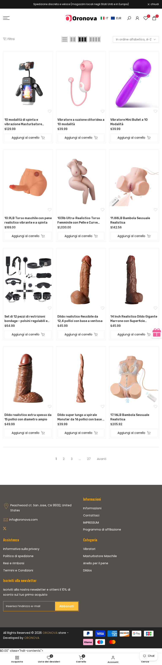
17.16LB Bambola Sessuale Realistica (129, 417)
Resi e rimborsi (13, 563)
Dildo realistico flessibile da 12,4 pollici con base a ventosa (80, 319)
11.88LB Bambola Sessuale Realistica (130, 220)
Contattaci (91, 515)
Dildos (87, 570)
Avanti (101, 459)
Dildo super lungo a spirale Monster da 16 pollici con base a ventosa (80, 417)
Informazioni (92, 508)
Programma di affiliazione (102, 529)
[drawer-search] (129, 18)
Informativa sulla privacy (21, 549)
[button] (111, 18)
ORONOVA (50, 633)
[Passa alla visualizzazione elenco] (65, 39)
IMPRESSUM (91, 522)
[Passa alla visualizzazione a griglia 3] (82, 39)
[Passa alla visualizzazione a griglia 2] (73, 39)
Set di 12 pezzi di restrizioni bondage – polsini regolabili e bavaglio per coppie (25, 319)
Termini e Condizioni (18, 570)
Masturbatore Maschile (100, 556)
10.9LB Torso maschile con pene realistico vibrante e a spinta (28, 220)
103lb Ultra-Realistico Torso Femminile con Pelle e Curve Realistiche (78, 220)
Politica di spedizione (18, 556)
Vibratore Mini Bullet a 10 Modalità (129, 122)
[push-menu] (6, 18)
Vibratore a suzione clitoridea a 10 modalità (80, 122)
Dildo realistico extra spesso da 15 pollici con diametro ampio (27, 417)
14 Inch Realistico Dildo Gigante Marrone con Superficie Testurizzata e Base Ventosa (133, 319)
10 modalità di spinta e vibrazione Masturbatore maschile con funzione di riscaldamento (23, 122)
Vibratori (89, 549)
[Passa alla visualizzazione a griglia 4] (95, 39)
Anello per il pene (95, 563)
